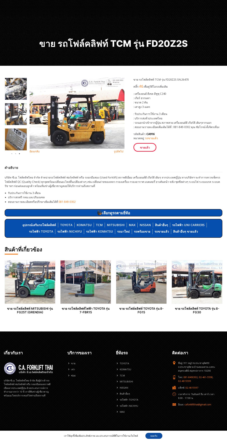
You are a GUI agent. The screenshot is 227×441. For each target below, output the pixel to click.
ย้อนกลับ (35, 151)
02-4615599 (184, 381)
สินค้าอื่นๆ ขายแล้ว (185, 231)
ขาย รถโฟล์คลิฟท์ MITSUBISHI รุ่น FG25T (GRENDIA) (30, 310)
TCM (99, 225)
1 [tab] (11, 153)
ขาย (73, 363)
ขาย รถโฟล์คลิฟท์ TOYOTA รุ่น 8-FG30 (197, 310)
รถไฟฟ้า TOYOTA (41, 231)
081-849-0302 (67, 202)
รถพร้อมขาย (142, 231)
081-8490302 (190, 377)
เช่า (73, 369)
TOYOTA (66, 225)
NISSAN (145, 225)
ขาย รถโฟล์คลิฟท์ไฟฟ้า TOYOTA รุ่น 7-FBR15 (86, 310)
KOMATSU (84, 225)
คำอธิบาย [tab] (11, 167)
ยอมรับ (153, 435)
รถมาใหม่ (123, 231)
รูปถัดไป (118, 151)
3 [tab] (19, 153)
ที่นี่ (141, 86)
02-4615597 (191, 387)
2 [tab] (15, 153)
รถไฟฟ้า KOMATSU (99, 231)
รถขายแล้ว (151, 138)
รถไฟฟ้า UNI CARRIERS (188, 225)
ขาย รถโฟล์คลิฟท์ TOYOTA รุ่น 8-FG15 (141, 310)
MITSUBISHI (116, 225)
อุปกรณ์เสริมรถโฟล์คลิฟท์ (39, 225)
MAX (132, 225)
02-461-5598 (206, 377)
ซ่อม (73, 375)
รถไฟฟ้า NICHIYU (69, 231)
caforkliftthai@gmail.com (197, 404)
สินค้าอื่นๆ (161, 225)
